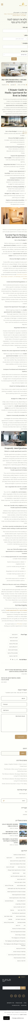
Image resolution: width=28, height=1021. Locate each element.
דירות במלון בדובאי (13, 646)
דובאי (24, 873)
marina (12, 910)
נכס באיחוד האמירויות (20, 919)
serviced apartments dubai (18, 931)
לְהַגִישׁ (14, 59)
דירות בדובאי (15, 634)
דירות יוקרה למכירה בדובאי (19, 907)
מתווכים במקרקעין (21, 922)
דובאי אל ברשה (16, 873)
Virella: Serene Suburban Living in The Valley (14, 783)
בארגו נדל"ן (24, 12)
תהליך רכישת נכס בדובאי (19, 882)
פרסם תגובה (21, 737)
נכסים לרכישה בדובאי (13, 649)
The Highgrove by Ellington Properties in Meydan (14, 944)
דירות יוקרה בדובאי (21, 879)
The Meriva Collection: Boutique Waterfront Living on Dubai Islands (14, 775)
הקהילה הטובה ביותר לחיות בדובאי (17, 860)
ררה (24, 925)
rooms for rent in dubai (18, 928)
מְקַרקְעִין (12, 84)
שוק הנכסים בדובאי (21, 885)
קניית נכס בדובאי (14, 640)
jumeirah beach (9, 900)
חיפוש (25, 748)
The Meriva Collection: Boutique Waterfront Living (10, 840)
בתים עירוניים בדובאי (20, 948)
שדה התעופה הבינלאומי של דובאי (18, 876)
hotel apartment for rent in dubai (16, 891)
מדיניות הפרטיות (15, 1005)
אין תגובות (4, 84)
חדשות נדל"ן (16, 12)
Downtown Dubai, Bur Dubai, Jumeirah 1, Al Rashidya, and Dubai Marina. (14, 276)
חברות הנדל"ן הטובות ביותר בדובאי (17, 863)
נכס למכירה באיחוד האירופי (19, 951)
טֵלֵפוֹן (25, 35)
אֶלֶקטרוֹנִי (24, 43)
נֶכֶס (26, 811)
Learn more (23, 1014)
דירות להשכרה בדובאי (20, 857)
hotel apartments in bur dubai (17, 897)
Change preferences (18, 1018)
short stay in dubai (20, 934)
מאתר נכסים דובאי (8, 916)
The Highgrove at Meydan (18, 937)
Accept (6, 1018)
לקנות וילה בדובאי (13, 637)
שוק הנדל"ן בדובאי (13, 643)
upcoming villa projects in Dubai (16, 954)
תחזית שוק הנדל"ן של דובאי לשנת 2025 (16, 888)
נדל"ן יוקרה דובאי (21, 910)
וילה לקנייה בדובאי (13, 656)
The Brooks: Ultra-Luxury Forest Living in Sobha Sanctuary (15, 770)
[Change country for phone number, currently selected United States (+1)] (25, 38)
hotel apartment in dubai (18, 894)
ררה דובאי (18, 925)
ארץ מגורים (24, 51)
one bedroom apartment (18, 913)
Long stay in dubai (20, 904)
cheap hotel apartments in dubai (16, 870)
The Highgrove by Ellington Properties (15, 941)
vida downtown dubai (19, 957)
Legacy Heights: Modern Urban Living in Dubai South (15, 765)
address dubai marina (19, 854)
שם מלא (24, 27)
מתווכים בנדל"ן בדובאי (13, 653)
